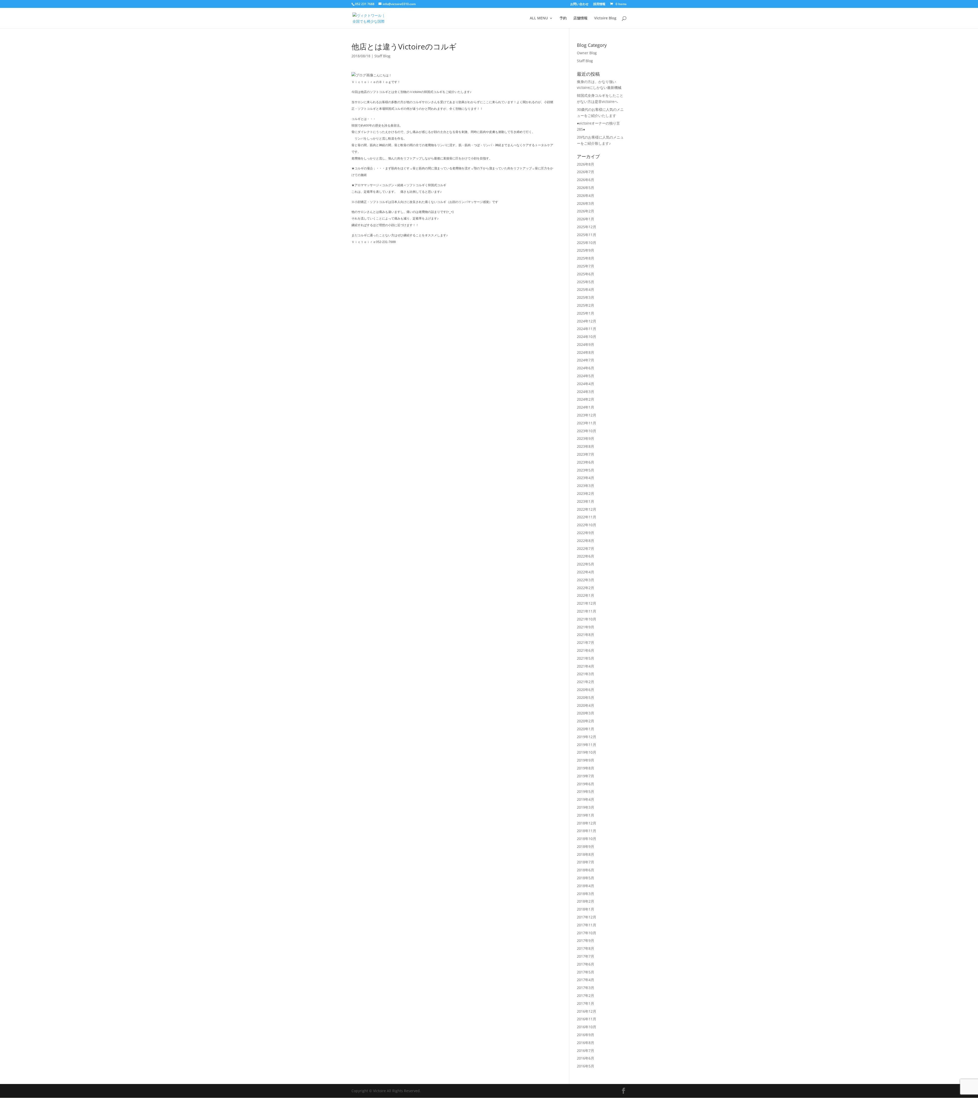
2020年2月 (585, 721)
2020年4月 (585, 705)
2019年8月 (585, 768)
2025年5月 (585, 281)
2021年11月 (586, 611)
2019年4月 (585, 799)
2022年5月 (585, 564)
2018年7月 (585, 862)
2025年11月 (586, 234)
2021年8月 (585, 634)
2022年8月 (585, 540)
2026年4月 (585, 195)
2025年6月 (585, 274)
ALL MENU (539, 18)
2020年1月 (585, 728)
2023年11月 (586, 423)
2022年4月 (585, 572)
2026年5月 (585, 187)
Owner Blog (587, 52)
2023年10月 (586, 430)
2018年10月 (586, 838)
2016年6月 (585, 1058)
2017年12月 (586, 917)
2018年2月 (585, 901)
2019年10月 (586, 752)
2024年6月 (585, 367)
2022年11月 (586, 516)
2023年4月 (585, 477)
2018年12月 (586, 823)
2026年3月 (585, 203)
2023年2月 (585, 493)
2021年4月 (585, 666)
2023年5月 (585, 470)
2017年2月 (585, 995)
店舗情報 (580, 18)
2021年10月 (586, 619)
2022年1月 (585, 595)
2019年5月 (585, 791)
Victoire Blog (605, 18)
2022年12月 (586, 509)
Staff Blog (382, 55)
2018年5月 (585, 877)
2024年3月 (585, 391)
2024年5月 (585, 375)
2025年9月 (585, 250)
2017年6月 (585, 964)
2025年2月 (585, 305)
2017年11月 (586, 925)
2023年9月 (585, 438)
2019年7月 (585, 776)
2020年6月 (585, 689)
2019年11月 (586, 744)
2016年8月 (585, 1042)
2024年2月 (585, 399)
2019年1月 (585, 815)
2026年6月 (585, 179)
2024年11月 (586, 328)
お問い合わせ (579, 4)
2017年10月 (586, 932)
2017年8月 (585, 948)
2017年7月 (585, 956)
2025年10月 (586, 242)
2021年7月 (585, 642)
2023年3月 (585, 485)
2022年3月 (585, 579)
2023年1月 (585, 501)
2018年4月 (585, 885)
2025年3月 (585, 297)
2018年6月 (585, 869)
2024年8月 (585, 352)
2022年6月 (585, 556)
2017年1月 (585, 1003)
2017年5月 (585, 972)
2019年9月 (585, 760)
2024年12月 (586, 321)
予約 (563, 18)
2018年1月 (585, 909)
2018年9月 (585, 846)
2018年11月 (586, 830)
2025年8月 (585, 258)
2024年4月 (585, 383)
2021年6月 (585, 650)
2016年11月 (586, 1018)
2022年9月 (585, 532)
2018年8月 (585, 854)
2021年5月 (585, 658)
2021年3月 (585, 673)
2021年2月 (585, 681)
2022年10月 (586, 524)
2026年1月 (585, 218)
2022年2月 (585, 587)
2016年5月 (585, 1066)
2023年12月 (586, 415)
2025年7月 (585, 266)
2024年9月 (585, 344)
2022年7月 (585, 548)
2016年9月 (585, 1034)
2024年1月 (585, 407)
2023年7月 (585, 454)
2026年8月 (585, 164)
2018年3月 (585, 893)
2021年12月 (586, 603)
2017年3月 (585, 987)
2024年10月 (586, 336)
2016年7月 (585, 1050)
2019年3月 (585, 807)
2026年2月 (585, 211)
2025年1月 (585, 313)
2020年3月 (585, 713)
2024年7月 (585, 360)
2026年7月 (585, 171)
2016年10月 (586, 1026)
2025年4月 (585, 289)
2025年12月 (586, 226)
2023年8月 (585, 446)
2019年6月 (585, 783)
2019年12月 (586, 736)
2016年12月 (586, 1011)
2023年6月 (585, 462)
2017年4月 (585, 979)
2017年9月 (585, 940)
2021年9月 (585, 627)
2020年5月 (585, 697)
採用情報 (599, 4)
